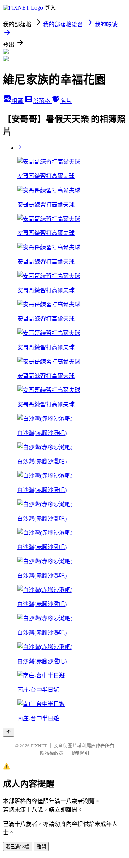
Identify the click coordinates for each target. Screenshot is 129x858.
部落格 (42, 101)
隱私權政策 (51, 753)
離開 (41, 846)
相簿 (17, 101)
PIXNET (39, 745)
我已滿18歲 (17, 846)
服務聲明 (79, 753)
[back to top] (8, 732)
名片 (66, 101)
